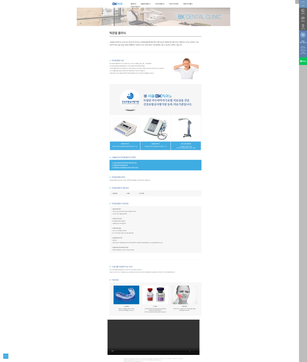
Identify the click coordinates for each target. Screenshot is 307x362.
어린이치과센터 (174, 4)
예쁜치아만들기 (188, 4)
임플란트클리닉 (145, 4)
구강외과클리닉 (159, 4)
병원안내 (133, 4)
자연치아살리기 (135, 6)
